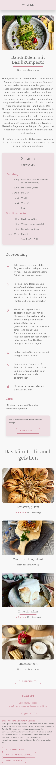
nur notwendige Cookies (19, 755)
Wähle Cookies (14, 760)
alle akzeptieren (15, 749)
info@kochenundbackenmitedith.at (31, 706)
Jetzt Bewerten (28, 431)
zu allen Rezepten (28, 681)
